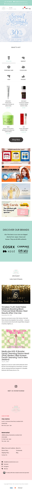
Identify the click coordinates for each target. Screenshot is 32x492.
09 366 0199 (4, 423)
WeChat (6, 468)
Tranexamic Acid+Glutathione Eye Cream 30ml (8, 104)
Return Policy (5, 450)
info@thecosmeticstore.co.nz (21, 1)
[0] (26, 8)
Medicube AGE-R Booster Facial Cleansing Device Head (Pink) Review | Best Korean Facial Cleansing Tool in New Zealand (15, 355)
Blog (17, 452)
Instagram (6, 466)
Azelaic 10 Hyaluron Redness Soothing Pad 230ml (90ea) (8, 130)
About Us (18, 448)
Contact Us (4, 455)
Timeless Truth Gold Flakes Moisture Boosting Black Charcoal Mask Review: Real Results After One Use (14, 310)
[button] (1, 26)
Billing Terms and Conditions (8, 448)
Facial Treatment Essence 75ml (23, 129)
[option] (16, 26)
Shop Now (16, 139)
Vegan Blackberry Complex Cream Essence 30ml (24, 104)
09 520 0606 (4, 437)
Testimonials (19, 450)
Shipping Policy (5, 452)
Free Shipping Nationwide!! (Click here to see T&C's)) (17, 4)
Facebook (5, 464)
